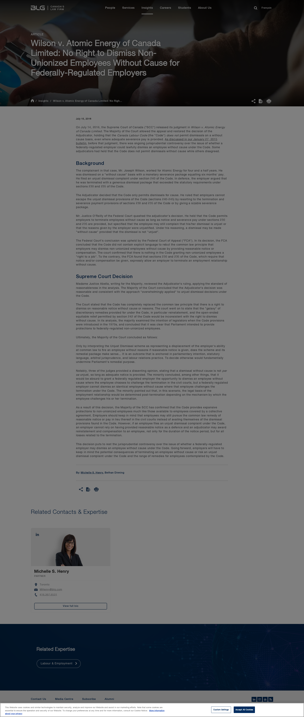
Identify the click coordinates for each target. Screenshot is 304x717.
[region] (152, 710)
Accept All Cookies (244, 710)
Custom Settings (221, 710)
